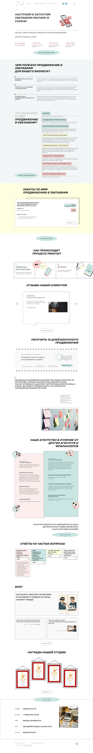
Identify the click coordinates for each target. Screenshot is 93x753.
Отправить (46, 390)
